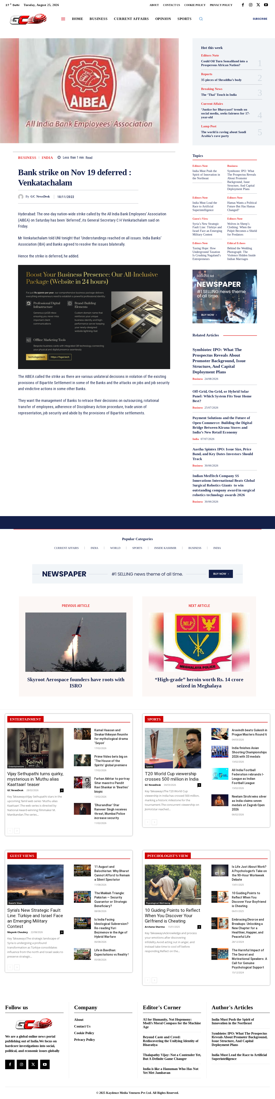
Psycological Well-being (158, 902)
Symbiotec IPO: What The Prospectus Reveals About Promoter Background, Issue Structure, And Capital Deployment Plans (219, 360)
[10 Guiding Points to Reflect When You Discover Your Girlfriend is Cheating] (173, 885)
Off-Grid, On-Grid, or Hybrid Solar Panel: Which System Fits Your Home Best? (222, 396)
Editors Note (210, 55)
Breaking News (211, 89)
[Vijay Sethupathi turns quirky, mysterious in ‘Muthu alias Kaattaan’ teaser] (35, 748)
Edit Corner (229, 126)
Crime (229, 122)
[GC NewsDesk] (22, 196)
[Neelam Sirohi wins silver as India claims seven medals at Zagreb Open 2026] (219, 800)
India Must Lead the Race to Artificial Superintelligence (204, 206)
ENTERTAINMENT (25, 719)
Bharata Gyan (208, 118)
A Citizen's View (224, 114)
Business (27, 158)
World (204, 188)
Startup (207, 180)
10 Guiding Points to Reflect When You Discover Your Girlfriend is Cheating (172, 916)
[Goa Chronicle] (28, 19)
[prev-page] (10, 831)
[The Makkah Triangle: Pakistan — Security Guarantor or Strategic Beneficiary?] (82, 897)
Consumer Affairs (209, 122)
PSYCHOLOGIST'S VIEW (167, 856)
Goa (215, 141)
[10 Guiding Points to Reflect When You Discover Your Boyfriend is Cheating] (219, 897)
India (47, 158)
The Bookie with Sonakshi (221, 184)
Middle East (208, 161)
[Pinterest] (124, 196)
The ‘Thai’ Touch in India (219, 94)
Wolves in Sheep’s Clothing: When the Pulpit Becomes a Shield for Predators (242, 229)
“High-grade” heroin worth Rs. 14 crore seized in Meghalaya (199, 683)
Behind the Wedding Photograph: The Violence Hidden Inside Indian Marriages (241, 254)
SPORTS (154, 719)
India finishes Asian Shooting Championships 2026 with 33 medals (249, 752)
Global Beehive (227, 137)
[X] (258, 5)
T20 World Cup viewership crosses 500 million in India (172, 776)
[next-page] (17, 831)
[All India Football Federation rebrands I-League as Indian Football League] (219, 774)
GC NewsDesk (40, 196)
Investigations (229, 157)
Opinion (237, 161)
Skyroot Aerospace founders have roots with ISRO (75, 683)
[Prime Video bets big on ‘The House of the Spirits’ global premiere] (82, 760)
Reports (206, 74)
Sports (149, 766)
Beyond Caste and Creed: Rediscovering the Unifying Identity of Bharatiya (170, 1040)
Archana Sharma (155, 926)
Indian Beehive (225, 153)
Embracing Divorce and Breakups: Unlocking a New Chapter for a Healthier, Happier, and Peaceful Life (248, 928)
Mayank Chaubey (17, 932)
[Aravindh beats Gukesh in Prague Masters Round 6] (219, 734)
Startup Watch (226, 180)
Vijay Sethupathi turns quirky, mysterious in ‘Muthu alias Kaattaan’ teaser (35, 779)
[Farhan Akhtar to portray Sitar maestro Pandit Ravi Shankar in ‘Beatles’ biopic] (82, 782)
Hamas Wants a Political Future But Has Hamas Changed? (242, 206)
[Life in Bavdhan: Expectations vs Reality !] (82, 954)
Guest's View (210, 145)
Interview (209, 157)
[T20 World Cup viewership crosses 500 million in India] (173, 748)
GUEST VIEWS (22, 856)
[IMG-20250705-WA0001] (94, 317)
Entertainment (16, 766)
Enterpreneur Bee (223, 130)
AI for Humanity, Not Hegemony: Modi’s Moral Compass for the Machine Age (172, 1023)
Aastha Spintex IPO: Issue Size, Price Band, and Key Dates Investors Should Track (222, 454)
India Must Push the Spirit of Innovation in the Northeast (233, 1021)
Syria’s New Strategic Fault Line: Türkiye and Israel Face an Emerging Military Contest (207, 229)
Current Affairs (212, 103)
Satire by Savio (216, 172)
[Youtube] (266, 5)
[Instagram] (250, 5)
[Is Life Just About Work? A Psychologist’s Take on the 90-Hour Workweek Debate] (219, 870)
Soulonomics (210, 176)
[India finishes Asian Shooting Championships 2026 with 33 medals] (219, 752)
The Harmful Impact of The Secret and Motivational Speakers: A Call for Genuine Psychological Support (249, 959)
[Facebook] (243, 5)
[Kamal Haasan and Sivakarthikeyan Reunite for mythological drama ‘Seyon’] (82, 734)
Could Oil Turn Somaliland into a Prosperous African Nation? (224, 63)
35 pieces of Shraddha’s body (221, 80)
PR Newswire (214, 164)
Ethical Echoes (214, 133)
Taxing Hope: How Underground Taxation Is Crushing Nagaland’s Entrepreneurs (206, 254)
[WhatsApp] (134, 196)
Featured (207, 137)
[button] (201, 19)
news (224, 161)
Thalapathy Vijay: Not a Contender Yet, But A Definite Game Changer (172, 1057)
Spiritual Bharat (233, 176)
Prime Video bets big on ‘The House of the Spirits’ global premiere (110, 761)
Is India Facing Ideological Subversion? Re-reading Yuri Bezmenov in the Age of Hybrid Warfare (111, 928)
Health (227, 145)
